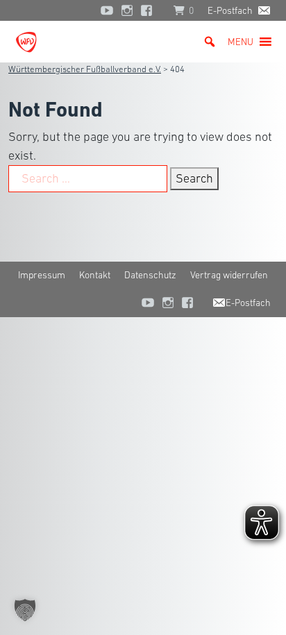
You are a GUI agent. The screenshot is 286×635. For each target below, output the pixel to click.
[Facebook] (150, 10)
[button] (240, 41)
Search (194, 178)
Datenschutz (150, 274)
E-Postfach (230, 10)
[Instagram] (127, 10)
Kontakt (94, 274)
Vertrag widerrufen (229, 274)
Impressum (41, 274)
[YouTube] (107, 10)
